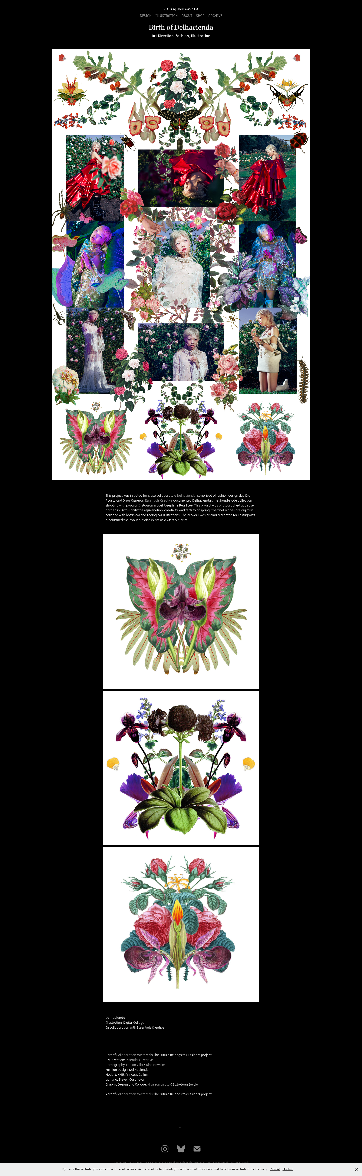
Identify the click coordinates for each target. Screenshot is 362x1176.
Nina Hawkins (156, 1065)
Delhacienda (186, 496)
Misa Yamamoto (158, 1084)
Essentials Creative (159, 500)
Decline (288, 1169)
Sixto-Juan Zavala (181, 9)
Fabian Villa (134, 1065)
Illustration (166, 15)
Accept (275, 1169)
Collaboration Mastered (133, 1055)
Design (146, 15)
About (187, 15)
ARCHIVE (215, 15)
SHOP (200, 15)
